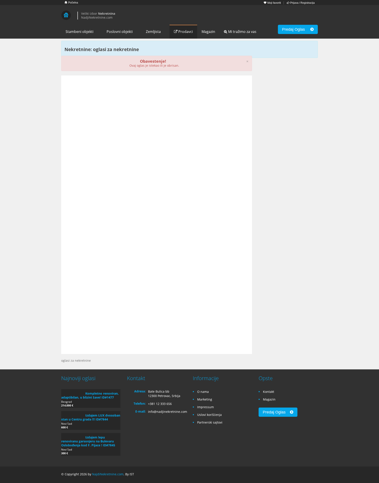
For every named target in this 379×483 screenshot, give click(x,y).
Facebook (295, 475)
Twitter (315, 475)
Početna (73, 2)
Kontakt (268, 392)
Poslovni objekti (120, 31)
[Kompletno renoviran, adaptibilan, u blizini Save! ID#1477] (72, 391)
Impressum (205, 407)
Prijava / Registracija (302, 2)
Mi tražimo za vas (241, 31)
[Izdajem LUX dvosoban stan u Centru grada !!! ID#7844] (72, 413)
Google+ (304, 475)
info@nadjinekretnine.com (167, 412)
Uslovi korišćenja (209, 415)
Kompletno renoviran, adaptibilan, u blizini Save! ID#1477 (90, 395)
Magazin (208, 31)
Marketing (204, 399)
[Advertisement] (156, 112)
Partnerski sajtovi (209, 422)
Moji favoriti (274, 2)
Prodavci (185, 31)
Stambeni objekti (79, 31)
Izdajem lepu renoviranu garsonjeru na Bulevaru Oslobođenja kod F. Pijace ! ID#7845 (88, 441)
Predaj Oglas (296, 29)
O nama (203, 392)
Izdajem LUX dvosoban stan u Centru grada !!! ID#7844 (90, 417)
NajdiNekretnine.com (107, 474)
